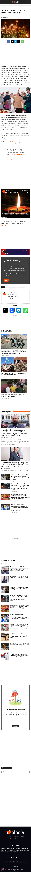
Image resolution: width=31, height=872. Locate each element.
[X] (12, 41)
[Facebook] (8, 41)
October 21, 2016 (10, 160)
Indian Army (15, 286)
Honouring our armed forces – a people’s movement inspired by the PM (12, 395)
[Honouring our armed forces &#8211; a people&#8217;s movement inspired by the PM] (14, 386)
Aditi (2, 468)
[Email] (18, 41)
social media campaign (6, 288)
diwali (7, 286)
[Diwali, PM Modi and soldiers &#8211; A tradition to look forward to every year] (14, 364)
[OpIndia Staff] (5, 296)
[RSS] (13, 862)
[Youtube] (24, 862)
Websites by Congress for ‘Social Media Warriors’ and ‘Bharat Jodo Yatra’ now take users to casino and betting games (19, 644)
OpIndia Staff (26, 17)
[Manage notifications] (3, 869)
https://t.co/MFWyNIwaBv (17, 154)
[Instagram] (10, 298)
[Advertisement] (12, 524)
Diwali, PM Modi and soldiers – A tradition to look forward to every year (13, 373)
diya (10, 286)
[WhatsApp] (22, 41)
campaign (4, 225)
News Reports (4, 427)
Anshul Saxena (12, 142)
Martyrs (23, 286)
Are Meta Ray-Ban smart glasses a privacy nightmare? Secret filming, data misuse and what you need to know (18, 636)
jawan (19, 286)
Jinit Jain (3, 437)
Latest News (5, 564)
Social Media (3, 7)
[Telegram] (15, 41)
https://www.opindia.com (13, 294)
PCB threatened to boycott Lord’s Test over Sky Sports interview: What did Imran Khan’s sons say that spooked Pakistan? (20, 477)
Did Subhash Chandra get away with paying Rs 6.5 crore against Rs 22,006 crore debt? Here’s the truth (15, 464)
